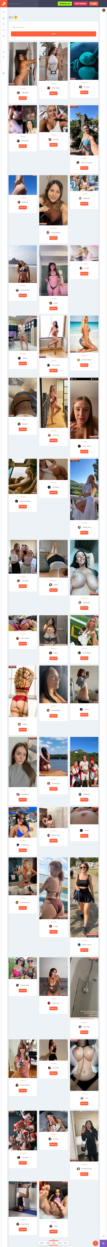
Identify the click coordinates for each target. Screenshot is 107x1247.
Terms (54, 1243)
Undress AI (64, 3)
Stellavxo (24, 724)
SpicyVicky (25, 202)
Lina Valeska (25, 581)
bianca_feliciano (24, 290)
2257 (65, 1243)
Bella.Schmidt (25, 794)
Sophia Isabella (25, 638)
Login (93, 3)
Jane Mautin (55, 487)
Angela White (86, 602)
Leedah (56, 303)
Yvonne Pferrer (56, 783)
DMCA (48, 1243)
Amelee (56, 585)
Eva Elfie (86, 268)
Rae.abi (56, 926)
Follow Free (23, 98)
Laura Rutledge (86, 653)
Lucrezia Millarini (56, 232)
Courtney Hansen (25, 902)
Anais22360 (86, 1027)
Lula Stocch (55, 435)
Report (42, 1243)
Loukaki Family (86, 527)
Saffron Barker (56, 88)
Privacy (60, 1243)
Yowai (86, 1098)
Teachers (25, 358)
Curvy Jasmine (55, 365)
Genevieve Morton (87, 360)
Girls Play (55, 1139)
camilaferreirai (25, 845)
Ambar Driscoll (25, 1224)
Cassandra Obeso (86, 1168)
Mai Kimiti (56, 139)
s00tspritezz (86, 794)
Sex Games (80, 3)
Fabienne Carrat (86, 944)
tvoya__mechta (86, 446)
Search (53, 34)
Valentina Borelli (55, 710)
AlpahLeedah (25, 93)
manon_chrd (55, 1003)
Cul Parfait (87, 87)
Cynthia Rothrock (25, 1085)
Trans (55, 1226)
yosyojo (86, 709)
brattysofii (25, 424)
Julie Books (25, 1157)
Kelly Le (56, 653)
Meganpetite (86, 198)
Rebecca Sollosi (24, 985)
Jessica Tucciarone (86, 162)
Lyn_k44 (86, 830)
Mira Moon (56, 1068)
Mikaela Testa (56, 835)
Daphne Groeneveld (25, 501)
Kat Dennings (25, 141)
